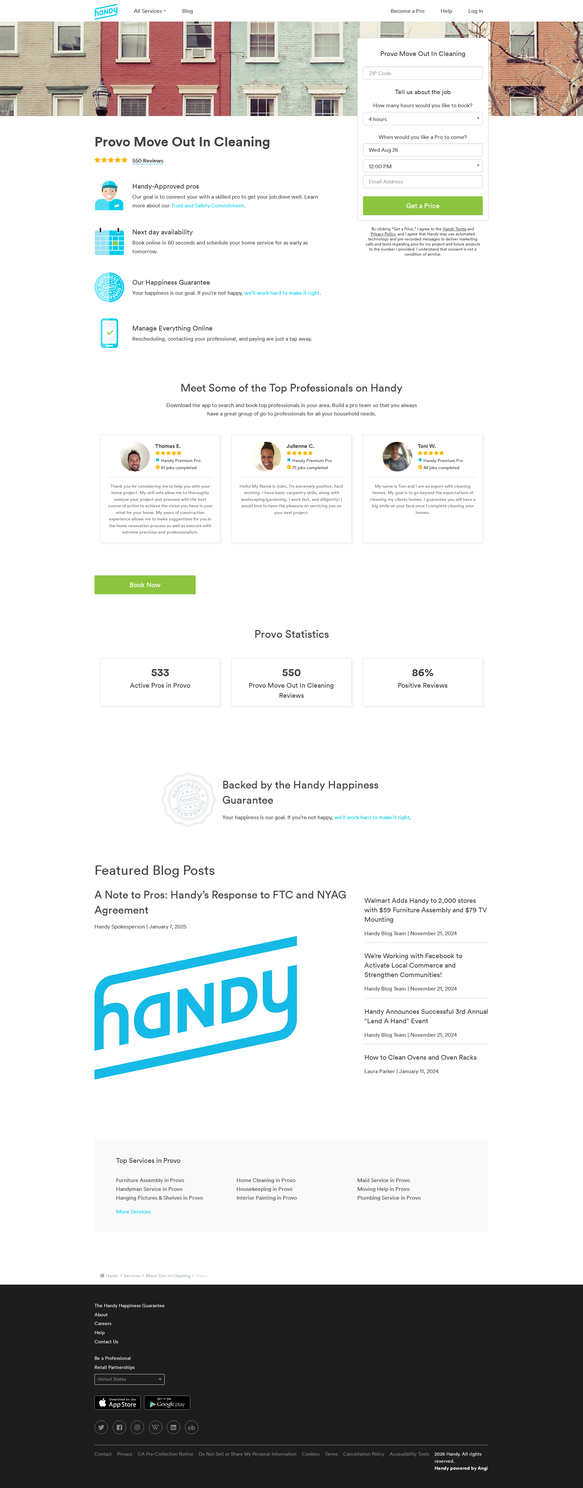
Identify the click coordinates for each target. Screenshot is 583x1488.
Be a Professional (112, 1358)
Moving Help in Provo (383, 1188)
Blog (187, 10)
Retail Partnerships (114, 1367)
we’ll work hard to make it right (282, 292)
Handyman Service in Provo (149, 1188)
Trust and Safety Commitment (207, 205)
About (101, 1315)
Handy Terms (454, 229)
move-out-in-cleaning (168, 1276)
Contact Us (106, 1342)
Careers (102, 1323)
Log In (475, 10)
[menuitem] (150, 11)
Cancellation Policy (363, 1454)
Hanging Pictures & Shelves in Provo (159, 1197)
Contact (103, 1454)
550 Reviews (147, 160)
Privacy (124, 1454)
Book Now (145, 585)
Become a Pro (407, 10)
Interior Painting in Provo (267, 1197)
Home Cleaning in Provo (266, 1180)
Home (112, 1276)
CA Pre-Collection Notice (165, 1454)
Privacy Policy (383, 234)
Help (446, 10)
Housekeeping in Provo (265, 1188)
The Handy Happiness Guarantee (129, 1306)
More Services (133, 1211)
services (132, 1276)
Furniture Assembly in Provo (150, 1180)
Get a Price (423, 206)
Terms (331, 1454)
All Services (148, 10)
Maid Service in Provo (383, 1180)
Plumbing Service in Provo (389, 1197)
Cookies (311, 1454)
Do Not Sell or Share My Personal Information (248, 1454)
